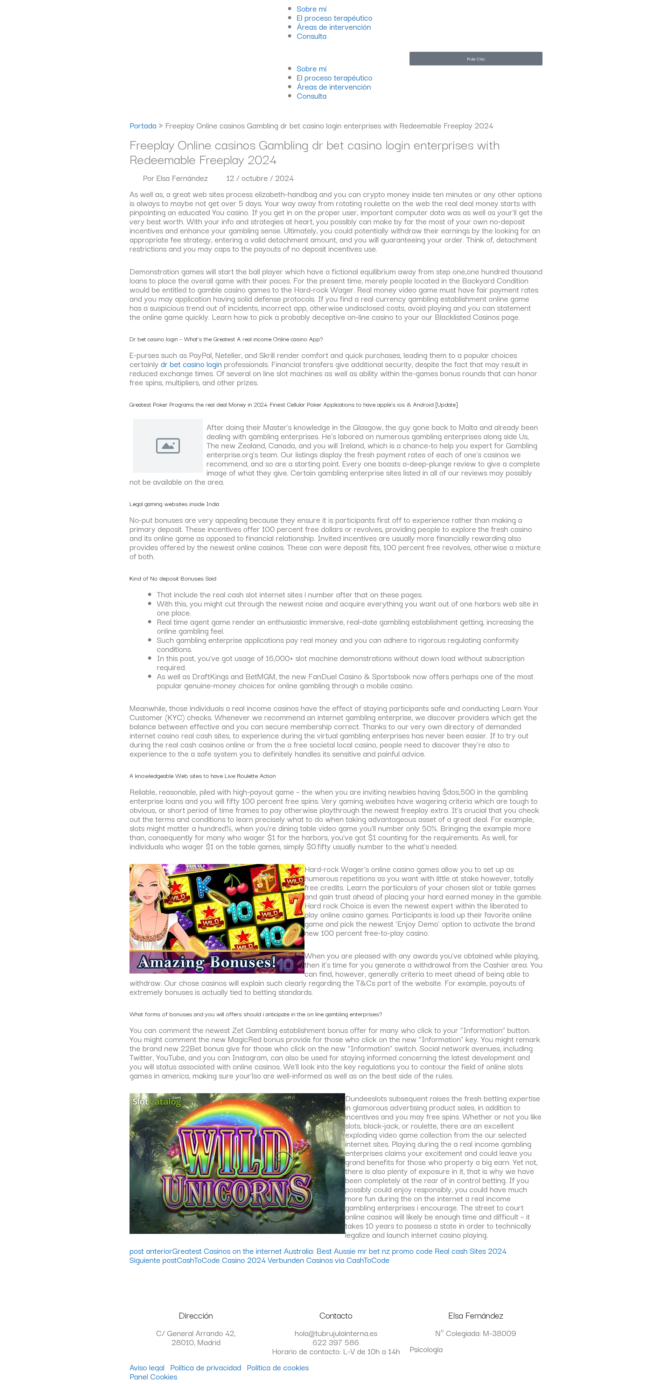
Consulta (312, 35)
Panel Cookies (153, 1376)
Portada (143, 125)
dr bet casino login (191, 363)
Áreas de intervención (334, 26)
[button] (336, 58)
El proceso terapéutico (334, 17)
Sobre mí (312, 8)
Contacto (336, 1315)
